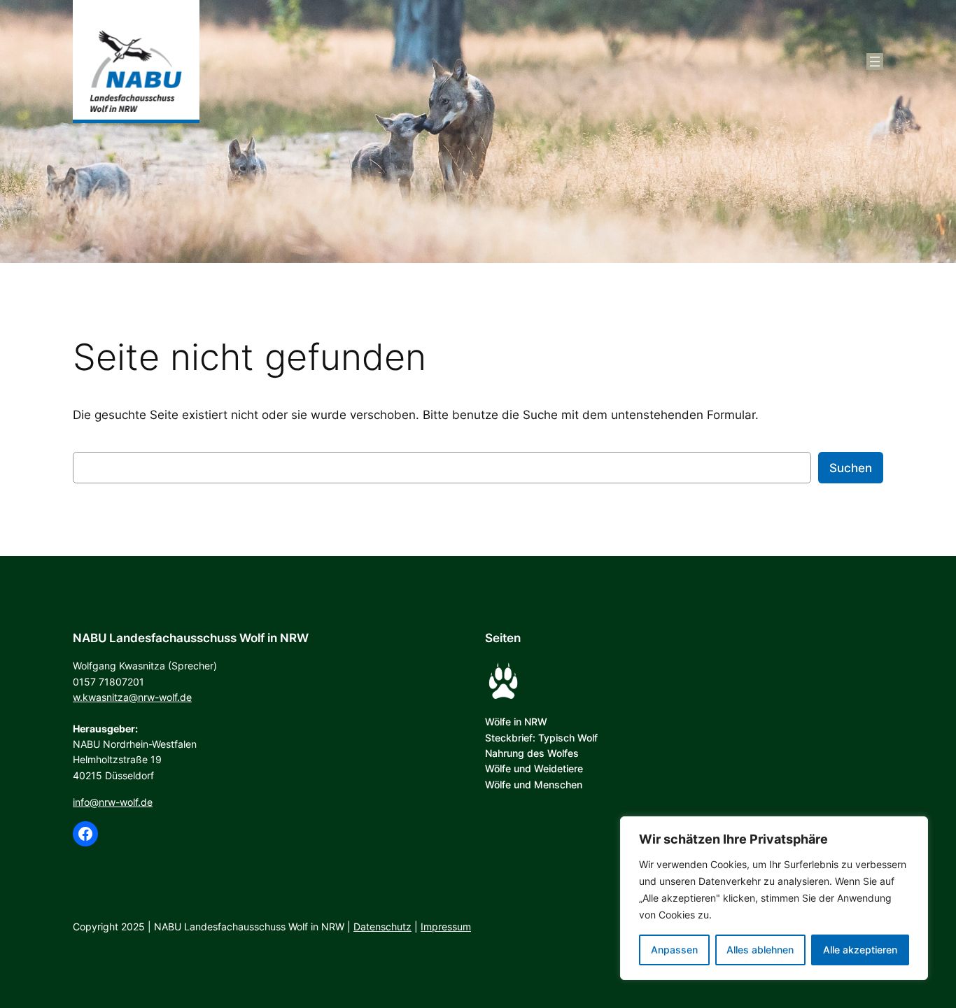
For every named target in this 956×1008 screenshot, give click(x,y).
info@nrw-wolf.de (113, 802)
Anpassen (674, 950)
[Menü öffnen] (874, 61)
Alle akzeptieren (860, 950)
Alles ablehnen (760, 950)
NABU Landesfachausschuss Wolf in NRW (191, 638)
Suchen (850, 468)
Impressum (446, 926)
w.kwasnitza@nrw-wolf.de (132, 697)
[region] (774, 898)
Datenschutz (382, 926)
